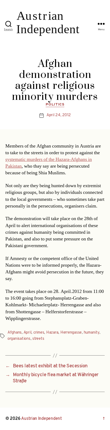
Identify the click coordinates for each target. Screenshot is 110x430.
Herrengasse (71, 332)
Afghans (14, 332)
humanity (91, 332)
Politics (55, 104)
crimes (38, 332)
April (27, 332)
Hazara (52, 332)
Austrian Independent (41, 418)
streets (38, 338)
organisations (18, 338)
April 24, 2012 (58, 115)
